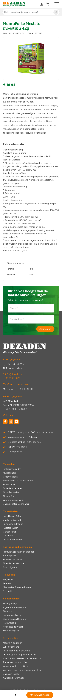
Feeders (7, 583)
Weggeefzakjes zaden (14, 500)
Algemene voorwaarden (15, 607)
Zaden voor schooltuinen (15, 662)
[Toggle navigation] (57, 4)
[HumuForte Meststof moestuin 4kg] (31, 58)
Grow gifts (8, 496)
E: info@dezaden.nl (12, 374)
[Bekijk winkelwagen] (48, 4)
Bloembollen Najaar (13, 559)
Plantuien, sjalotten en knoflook (18, 551)
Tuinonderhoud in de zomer (17, 650)
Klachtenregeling (11, 630)
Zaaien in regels (11, 674)
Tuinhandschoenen (12, 539)
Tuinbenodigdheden (13, 524)
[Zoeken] (55, 12)
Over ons (7, 611)
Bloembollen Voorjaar (14, 563)
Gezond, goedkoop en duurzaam (19, 654)
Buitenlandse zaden (13, 488)
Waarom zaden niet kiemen (16, 666)
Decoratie (8, 535)
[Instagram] (11, 421)
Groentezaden (10, 476)
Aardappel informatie (13, 678)
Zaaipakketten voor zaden (16, 504)
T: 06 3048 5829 (11, 378)
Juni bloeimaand (11, 646)
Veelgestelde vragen (13, 626)
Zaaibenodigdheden (13, 520)
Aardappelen (9, 555)
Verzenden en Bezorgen (15, 619)
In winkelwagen (42, 695)
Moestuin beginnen (12, 643)
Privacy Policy (10, 603)
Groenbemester (11, 492)
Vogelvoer (8, 579)
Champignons (10, 567)
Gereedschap (10, 531)
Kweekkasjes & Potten (14, 516)
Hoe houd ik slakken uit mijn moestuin (22, 658)
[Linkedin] (16, 421)
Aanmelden (45, 329)
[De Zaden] (14, 4)
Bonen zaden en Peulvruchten (18, 480)
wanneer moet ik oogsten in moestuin (22, 670)
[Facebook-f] (5, 421)
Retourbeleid (9, 623)
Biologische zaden (12, 469)
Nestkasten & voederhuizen (17, 587)
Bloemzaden (9, 484)
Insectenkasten (10, 528)
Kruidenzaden (10, 473)
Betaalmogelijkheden (13, 615)
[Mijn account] (42, 4)
